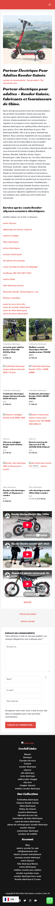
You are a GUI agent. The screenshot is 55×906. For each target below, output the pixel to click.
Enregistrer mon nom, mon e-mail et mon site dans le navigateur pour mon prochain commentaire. (26, 713)
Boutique (27, 757)
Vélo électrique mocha (13, 285)
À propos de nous (27, 760)
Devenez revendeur (11, 298)
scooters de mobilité (27, 834)
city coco (27, 782)
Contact (27, 763)
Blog (27, 845)
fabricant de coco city (27, 815)
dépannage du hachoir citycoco (17, 229)
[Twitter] (25, 900)
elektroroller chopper (27, 779)
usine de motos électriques (15, 313)
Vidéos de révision (27, 809)
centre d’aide (9, 279)
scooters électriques (12, 254)
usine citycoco (9, 223)
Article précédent (27, 614)
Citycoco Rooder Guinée (27, 803)
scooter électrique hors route (27, 876)
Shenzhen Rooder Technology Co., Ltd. (21, 292)
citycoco (27, 770)
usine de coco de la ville (14, 304)
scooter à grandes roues (27, 873)
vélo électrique (27, 773)
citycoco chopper (11, 235)
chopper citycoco (27, 785)
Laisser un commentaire (14, 80)
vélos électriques (11, 242)
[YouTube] (35, 900)
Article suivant (28, 621)
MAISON (27, 602)
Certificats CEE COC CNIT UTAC (17, 273)
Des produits (33, 80)
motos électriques (11, 248)
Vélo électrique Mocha (27, 864)
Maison (27, 754)
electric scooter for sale (27, 848)
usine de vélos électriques (15, 310)
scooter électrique (27, 767)
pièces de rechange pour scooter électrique (27, 824)
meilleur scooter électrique (27, 788)
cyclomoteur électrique (27, 831)
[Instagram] (30, 900)
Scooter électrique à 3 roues (28, 879)
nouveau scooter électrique (27, 857)
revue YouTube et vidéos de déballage (20, 267)
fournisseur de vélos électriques (27, 818)
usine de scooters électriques (16, 307)
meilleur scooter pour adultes (27, 870)
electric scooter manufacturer (27, 854)
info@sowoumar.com (27, 851)
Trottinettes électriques (27, 800)
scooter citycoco (27, 828)
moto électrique (27, 776)
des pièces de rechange (14, 260)
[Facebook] (19, 900)
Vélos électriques (28, 806)
